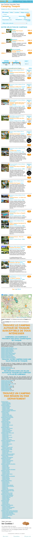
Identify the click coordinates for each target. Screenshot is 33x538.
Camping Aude (5, 465)
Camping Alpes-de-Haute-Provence (10, 511)
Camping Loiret (5, 438)
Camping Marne (5, 445)
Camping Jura (5, 452)
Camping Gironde (6, 407)
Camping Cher (5, 433)
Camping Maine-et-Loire (7, 496)
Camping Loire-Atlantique (7, 495)
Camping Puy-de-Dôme (7, 416)
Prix (16, 61)
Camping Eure (5, 456)
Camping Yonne (5, 426)
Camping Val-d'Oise (6, 461)
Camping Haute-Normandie (7, 455)
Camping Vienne (5, 509)
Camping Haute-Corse (7, 448)
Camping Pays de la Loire (6, 493)
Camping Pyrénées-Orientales (8, 469)
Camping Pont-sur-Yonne (6, 390)
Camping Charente (6, 506)
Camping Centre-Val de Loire (7, 432)
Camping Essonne (6, 459)
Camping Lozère (5, 468)
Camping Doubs (5, 450)
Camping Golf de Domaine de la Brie (9, 348)
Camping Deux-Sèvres (7, 508)
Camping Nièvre (5, 423)
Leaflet (17, 317)
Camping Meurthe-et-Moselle (8, 476)
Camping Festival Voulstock (7, 349)
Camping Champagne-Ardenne (8, 440)
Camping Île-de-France (6, 458)
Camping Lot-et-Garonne (7, 409)
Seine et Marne (17, 70)
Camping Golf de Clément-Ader (8, 354)
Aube (23, 116)
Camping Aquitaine (5, 404)
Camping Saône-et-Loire (7, 425)
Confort (26, 61)
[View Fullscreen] (30, 296)
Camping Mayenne (6, 497)
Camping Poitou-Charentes (7, 505)
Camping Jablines (5, 369)
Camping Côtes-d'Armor (7, 428)
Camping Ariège (5, 481)
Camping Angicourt (5, 388)
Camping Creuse (6, 472)
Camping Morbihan (6, 431)
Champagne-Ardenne (14, 117)
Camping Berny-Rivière (6, 382)
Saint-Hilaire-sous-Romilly (15, 116)
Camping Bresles (5, 384)
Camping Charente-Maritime (8, 507)
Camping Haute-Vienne (7, 473)
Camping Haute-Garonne (7, 485)
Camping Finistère (6, 429)
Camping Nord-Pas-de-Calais (7, 490)
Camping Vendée (6, 499)
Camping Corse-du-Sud (7, 447)
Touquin (11, 70)
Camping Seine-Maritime (7, 457)
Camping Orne (5, 420)
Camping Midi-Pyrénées (6, 480)
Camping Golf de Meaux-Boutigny (8, 353)
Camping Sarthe (5, 498)
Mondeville (12, 261)
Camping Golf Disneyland (6, 352)
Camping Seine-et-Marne (7, 460)
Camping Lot (5, 487)
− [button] (29, 314)
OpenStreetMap (23, 317)
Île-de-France (12, 101)
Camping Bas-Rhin (6, 402)
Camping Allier (5, 412)
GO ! (28, 14)
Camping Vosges (6, 479)
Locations (17, 12)
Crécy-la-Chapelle (14, 100)
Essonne (17, 261)
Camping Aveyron (6, 482)
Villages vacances (25, 12)
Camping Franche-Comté (6, 449)
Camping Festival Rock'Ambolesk (8, 357)
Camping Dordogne (6, 406)
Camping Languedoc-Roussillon (8, 463)
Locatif (28, 20)
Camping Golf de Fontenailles (7, 350)
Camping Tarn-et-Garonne (8, 489)
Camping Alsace (4, 401)
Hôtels (11, 12)
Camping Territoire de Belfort (8, 453)
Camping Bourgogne (5, 421)
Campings (6, 12)
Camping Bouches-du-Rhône (8, 513)
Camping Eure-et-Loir (7, 435)
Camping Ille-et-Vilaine (7, 430)
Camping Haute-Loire (7, 414)
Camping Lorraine (5, 475)
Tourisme (11, 294)
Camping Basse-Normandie (7, 417)
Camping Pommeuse (5, 367)
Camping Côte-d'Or (6, 422)
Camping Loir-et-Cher (7, 439)
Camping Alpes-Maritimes (7, 512)
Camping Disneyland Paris (7, 355)
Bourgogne (23, 246)
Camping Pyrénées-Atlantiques (9, 410)
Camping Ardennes (6, 441)
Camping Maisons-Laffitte (6, 386)
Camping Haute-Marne (7, 443)
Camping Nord (5, 491)
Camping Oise (5, 502)
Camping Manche (6, 419)
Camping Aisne (5, 501)
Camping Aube (5, 442)
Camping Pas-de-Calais (7, 492)
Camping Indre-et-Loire (7, 437)
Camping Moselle (6, 478)
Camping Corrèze (6, 471)
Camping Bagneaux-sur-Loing (7, 383)
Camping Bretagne (5, 427)
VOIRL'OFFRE (30, 33)
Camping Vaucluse (6, 517)
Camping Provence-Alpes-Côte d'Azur (9, 510)
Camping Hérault (6, 467)
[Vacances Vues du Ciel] (9, 1)
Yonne (18, 246)
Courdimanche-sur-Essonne (16, 275)
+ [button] (29, 312)
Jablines (11, 221)
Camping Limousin (5, 470)
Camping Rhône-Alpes (6, 518)
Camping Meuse (5, 477)
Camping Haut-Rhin (6, 403)
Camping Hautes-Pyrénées (8, 486)
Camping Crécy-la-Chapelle (7, 368)
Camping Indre (5, 436)
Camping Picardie (5, 500)
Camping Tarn (5, 488)
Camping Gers (5, 483)
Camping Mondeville (5, 389)
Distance (5, 61)
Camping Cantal (5, 413)
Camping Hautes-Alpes (7, 515)
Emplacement (27, 19)
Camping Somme (6, 503)
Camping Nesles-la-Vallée (7, 387)
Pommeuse (12, 84)
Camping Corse (4, 446)
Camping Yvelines (6, 462)
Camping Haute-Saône (7, 451)
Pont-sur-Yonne (13, 246)
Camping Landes (6, 408)
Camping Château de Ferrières (8, 356)
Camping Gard (5, 466)
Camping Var (5, 516)
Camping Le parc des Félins (7, 347)
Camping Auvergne (5, 411)
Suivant (30, 68)
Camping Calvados (6, 418)
